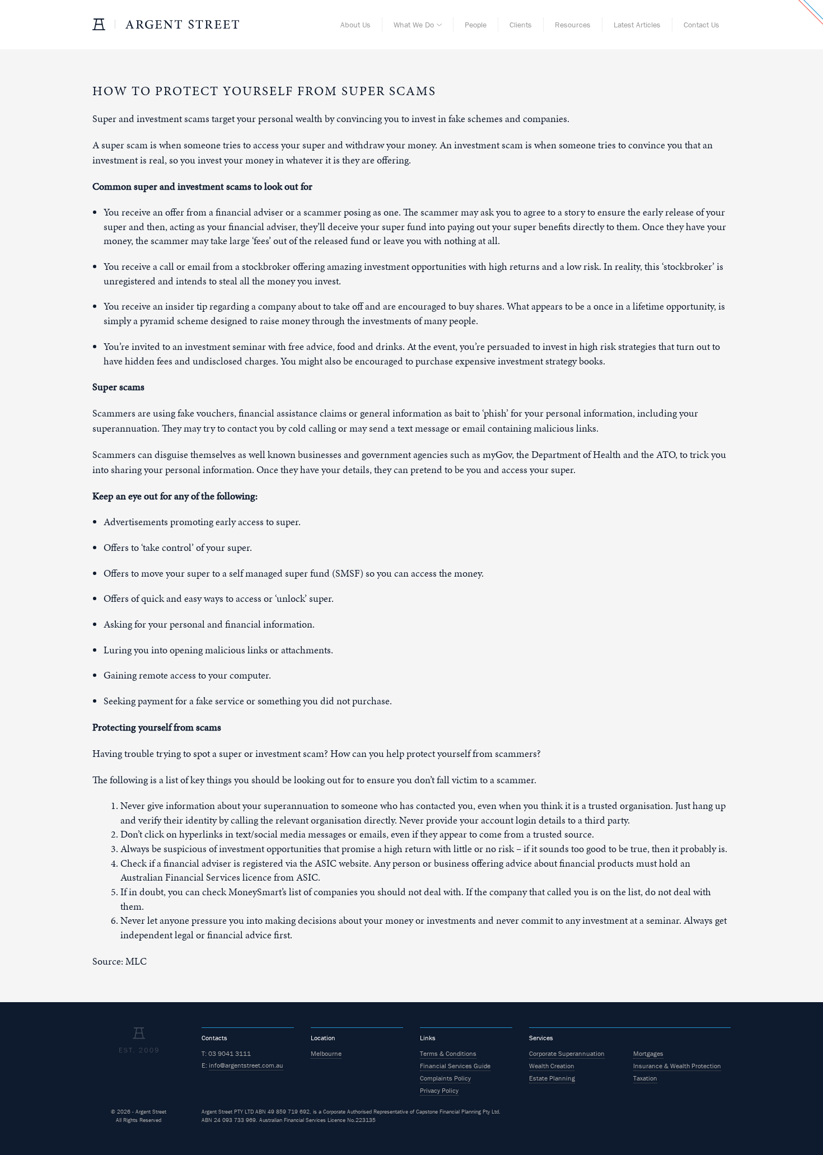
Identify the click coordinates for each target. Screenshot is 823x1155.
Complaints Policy (445, 1078)
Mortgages (648, 1053)
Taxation (645, 1078)
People (476, 25)
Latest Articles (637, 25)
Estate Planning (552, 1078)
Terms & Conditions (448, 1053)
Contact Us (701, 25)
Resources (573, 25)
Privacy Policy (439, 1090)
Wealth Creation (551, 1066)
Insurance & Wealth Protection (677, 1066)
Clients (520, 25)
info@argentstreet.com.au (246, 1065)
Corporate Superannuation (567, 1053)
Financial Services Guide (455, 1066)
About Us (355, 25)
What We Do (414, 25)
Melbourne (326, 1053)
